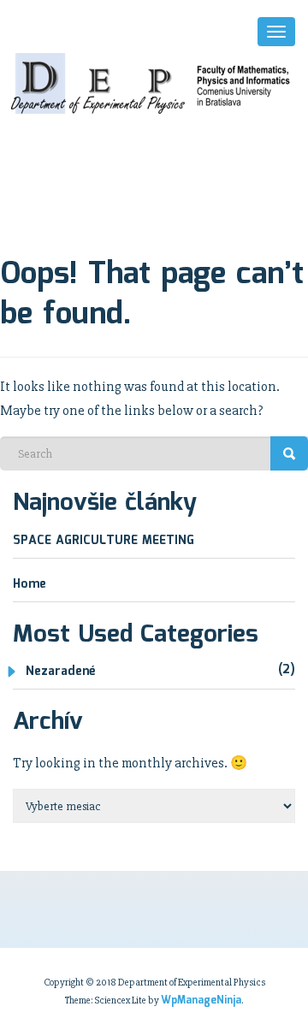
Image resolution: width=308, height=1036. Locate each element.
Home (29, 584)
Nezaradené (60, 671)
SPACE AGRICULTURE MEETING (103, 540)
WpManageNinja (201, 1000)
